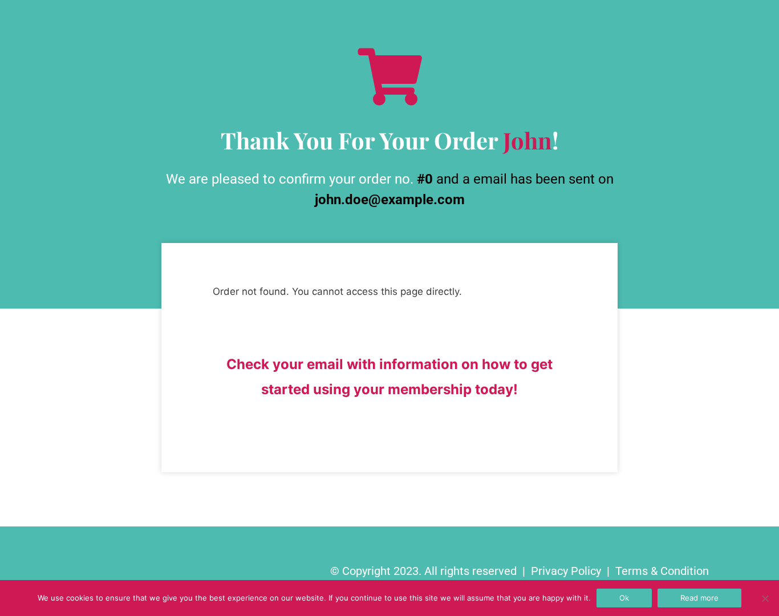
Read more (699, 597)
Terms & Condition (662, 571)
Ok (624, 597)
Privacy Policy (566, 571)
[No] (764, 598)
